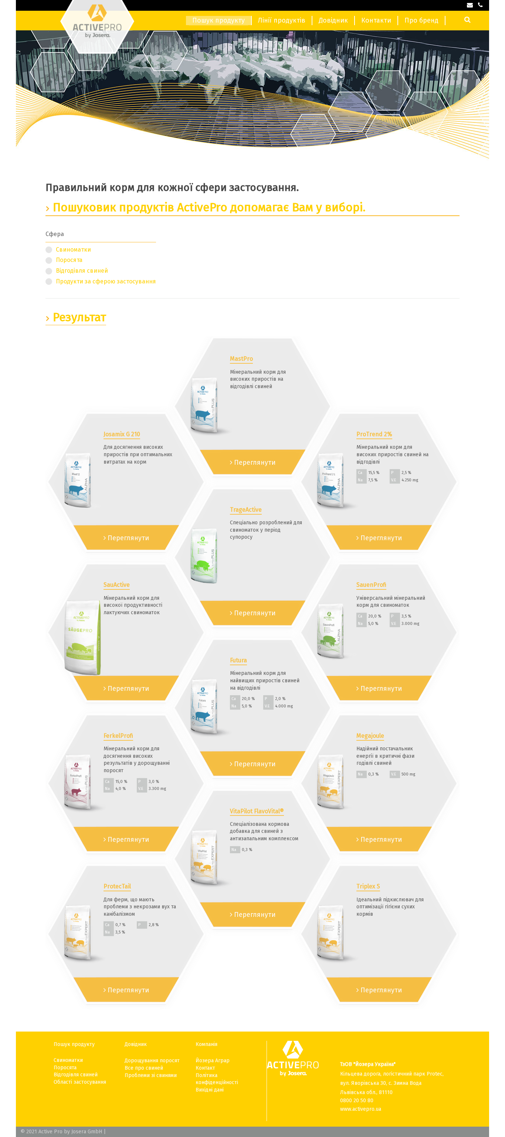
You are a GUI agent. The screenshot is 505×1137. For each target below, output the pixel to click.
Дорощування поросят (152, 1060)
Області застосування (80, 1082)
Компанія (206, 1044)
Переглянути (127, 538)
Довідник (333, 20)
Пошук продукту (218, 20)
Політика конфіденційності (217, 1079)
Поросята (69, 259)
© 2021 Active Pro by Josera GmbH (61, 1131)
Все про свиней (144, 1068)
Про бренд (421, 20)
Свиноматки (73, 249)
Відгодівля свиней (82, 270)
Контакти (376, 20)
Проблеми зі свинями (151, 1075)
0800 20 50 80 (356, 1100)
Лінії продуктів (281, 20)
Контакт (205, 1068)
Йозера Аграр (213, 1060)
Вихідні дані (210, 1090)
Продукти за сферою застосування (106, 281)
